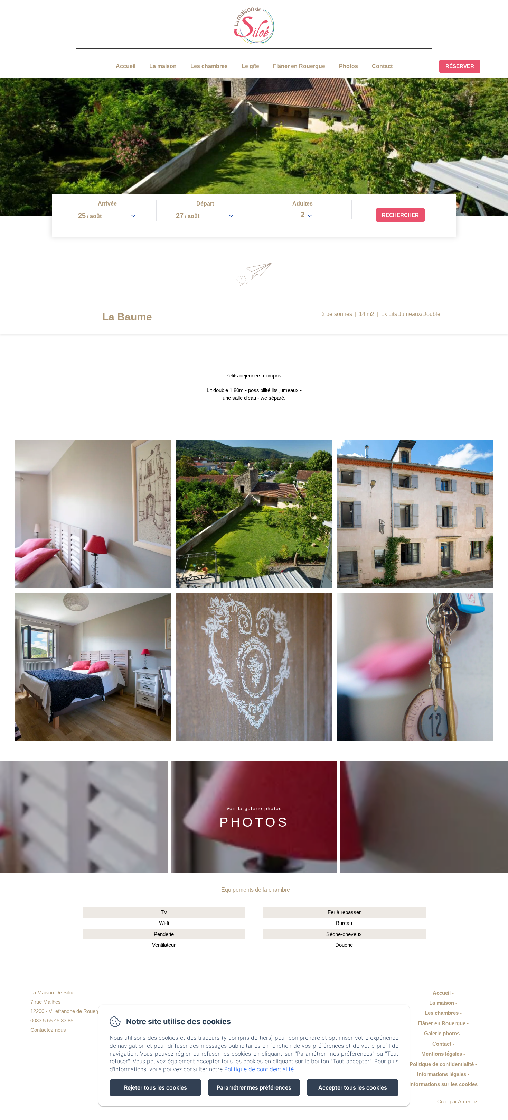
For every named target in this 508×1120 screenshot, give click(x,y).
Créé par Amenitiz (457, 1101)
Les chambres (209, 66)
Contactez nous (48, 1030)
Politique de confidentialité (442, 1064)
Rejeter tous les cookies (155, 1087)
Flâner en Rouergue (299, 66)
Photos (348, 66)
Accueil (125, 66)
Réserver (459, 66)
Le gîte (250, 66)
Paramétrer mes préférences (254, 1087)
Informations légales (441, 1074)
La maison (163, 66)
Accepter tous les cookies (352, 1087)
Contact (382, 66)
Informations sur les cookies (443, 1084)
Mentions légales (441, 1054)
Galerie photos (442, 1033)
